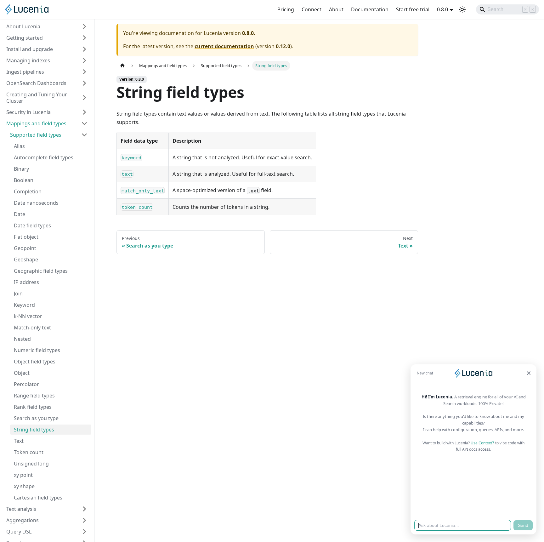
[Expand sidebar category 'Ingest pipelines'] (84, 72)
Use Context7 (482, 443)
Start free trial (412, 9)
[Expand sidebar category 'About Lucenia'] (84, 26)
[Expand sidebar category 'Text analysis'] (84, 509)
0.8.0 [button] (442, 9)
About (336, 9)
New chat (425, 373)
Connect (311, 9)
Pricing (285, 9)
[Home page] (122, 66)
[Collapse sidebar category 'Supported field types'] (84, 135)
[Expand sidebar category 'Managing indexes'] (84, 60)
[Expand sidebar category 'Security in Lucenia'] (84, 112)
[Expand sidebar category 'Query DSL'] (84, 532)
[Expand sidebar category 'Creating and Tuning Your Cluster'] (84, 97)
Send (523, 525)
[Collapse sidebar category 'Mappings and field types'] (84, 123)
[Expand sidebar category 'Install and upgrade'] (84, 49)
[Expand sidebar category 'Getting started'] (84, 38)
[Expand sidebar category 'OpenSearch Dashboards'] (84, 83)
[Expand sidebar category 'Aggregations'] (84, 520)
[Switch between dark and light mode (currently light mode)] (462, 9)
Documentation (369, 9)
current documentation (224, 46)
